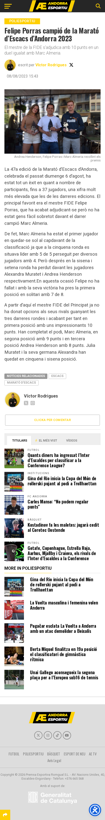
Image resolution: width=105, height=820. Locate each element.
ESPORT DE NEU (74, 753)
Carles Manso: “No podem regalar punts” (58, 504)
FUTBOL (14, 753)
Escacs (57, 376)
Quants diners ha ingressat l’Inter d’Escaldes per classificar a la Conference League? (59, 460)
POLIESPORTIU (33, 753)
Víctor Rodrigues (51, 65)
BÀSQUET (53, 753)
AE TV (93, 753)
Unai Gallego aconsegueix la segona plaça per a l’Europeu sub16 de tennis (64, 675)
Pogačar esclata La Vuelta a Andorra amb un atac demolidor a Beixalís (63, 628)
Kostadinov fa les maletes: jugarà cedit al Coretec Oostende (63, 527)
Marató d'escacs (21, 382)
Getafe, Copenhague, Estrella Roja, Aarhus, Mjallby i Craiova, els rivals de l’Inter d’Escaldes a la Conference (62, 553)
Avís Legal (54, 760)
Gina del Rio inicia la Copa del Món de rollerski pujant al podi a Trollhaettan (62, 481)
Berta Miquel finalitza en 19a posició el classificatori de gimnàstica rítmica (63, 654)
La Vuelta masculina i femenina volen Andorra (64, 605)
